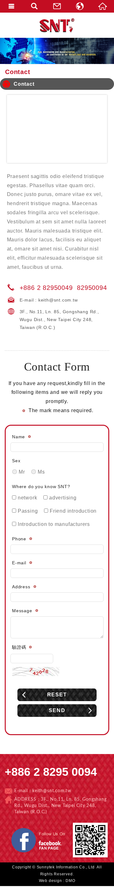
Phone (19, 538)
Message (22, 610)
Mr (21, 472)
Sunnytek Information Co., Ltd (57, 25)
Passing (27, 511)
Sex (16, 460)
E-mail (19, 562)
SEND (57, 710)
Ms (40, 472)
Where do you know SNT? (41, 486)
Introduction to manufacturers (53, 524)
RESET (57, 694)
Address (21, 586)
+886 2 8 (33, 287)
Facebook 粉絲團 (68, 829)
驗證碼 (19, 647)
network (26, 497)
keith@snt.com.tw (58, 299)
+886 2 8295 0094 (51, 771)
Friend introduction (72, 511)
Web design (50, 880)
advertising (62, 497)
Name (18, 436)
